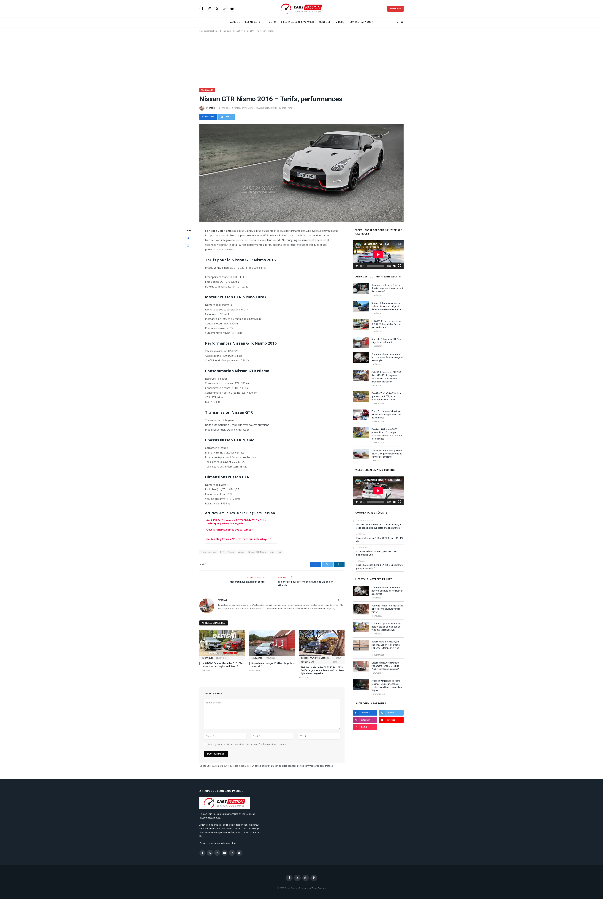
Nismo (231, 552)
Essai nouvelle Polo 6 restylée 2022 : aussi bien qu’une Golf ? (377, 553)
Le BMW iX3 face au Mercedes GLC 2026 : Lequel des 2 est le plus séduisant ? (223, 665)
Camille (212, 108)
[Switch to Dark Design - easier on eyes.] (397, 22)
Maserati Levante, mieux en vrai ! (248, 581)
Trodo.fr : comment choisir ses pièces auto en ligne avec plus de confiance (387, 414)
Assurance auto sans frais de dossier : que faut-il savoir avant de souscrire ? (387, 288)
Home (215, 31)
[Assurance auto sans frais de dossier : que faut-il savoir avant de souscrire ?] (361, 288)
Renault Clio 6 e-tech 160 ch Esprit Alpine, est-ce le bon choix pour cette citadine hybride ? (380, 526)
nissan (241, 552)
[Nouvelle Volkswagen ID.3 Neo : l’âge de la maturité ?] (272, 643)
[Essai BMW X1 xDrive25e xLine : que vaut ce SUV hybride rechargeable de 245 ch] (361, 396)
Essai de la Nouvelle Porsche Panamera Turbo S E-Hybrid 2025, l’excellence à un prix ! (385, 665)
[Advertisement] (301, 60)
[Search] (402, 22)
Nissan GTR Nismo (257, 552)
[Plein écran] (399, 265)
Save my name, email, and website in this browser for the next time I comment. (247, 744)
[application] (378, 254)
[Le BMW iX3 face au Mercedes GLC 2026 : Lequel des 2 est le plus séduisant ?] (222, 643)
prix (272, 552)
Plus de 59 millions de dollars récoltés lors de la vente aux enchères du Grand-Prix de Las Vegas (387, 686)
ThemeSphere (318, 888)
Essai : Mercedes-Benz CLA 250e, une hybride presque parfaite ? (379, 566)
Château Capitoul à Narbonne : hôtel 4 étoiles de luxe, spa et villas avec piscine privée (387, 626)
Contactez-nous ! (361, 22)
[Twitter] (188, 245)
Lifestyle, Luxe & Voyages (297, 22)
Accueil (235, 22)
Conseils (325, 22)
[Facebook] (188, 238)
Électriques (207, 658)
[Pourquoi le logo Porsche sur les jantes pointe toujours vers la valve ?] (361, 609)
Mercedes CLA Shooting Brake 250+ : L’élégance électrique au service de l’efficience (387, 453)
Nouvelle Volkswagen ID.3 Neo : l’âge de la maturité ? (273, 665)
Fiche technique (208, 552)
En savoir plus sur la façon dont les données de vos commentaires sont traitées (292, 765)
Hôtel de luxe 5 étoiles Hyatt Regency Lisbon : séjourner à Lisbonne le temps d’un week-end (386, 646)
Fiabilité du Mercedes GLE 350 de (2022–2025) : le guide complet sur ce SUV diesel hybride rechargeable (322, 670)
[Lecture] (356, 265)
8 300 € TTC (238, 277)
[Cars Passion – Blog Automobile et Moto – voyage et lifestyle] (301, 8)
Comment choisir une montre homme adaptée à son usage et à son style (387, 357)
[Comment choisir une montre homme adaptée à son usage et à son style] (361, 357)
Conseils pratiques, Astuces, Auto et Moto (315, 660)
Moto (272, 22)
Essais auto (253, 22)
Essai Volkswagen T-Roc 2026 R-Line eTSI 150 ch (380, 540)
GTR (222, 552)
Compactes (256, 658)
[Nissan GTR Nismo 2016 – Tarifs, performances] (301, 173)
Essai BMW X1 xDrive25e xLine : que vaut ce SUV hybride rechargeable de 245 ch (387, 396)
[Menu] (201, 22)
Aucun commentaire (267, 108)
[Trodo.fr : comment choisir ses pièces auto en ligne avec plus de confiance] (361, 414)
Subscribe (395, 9)
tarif (280, 552)
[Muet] (394, 265)
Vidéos (340, 22)
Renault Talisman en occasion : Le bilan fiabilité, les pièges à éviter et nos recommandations (387, 306)
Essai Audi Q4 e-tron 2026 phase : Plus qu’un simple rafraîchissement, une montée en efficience (387, 434)
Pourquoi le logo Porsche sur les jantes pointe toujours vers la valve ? (387, 608)
